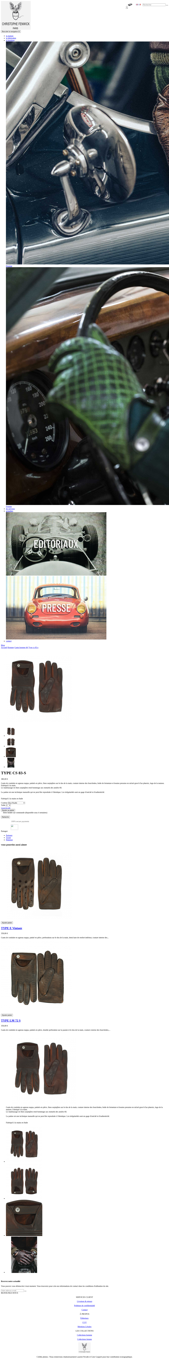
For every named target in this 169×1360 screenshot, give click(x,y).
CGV (84, 1322)
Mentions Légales (84, 1327)
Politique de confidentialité (84, 1306)
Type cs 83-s (33, 647)
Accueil (4, 647)
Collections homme (84, 1335)
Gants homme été (21, 647)
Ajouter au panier (8, 810)
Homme (11, 647)
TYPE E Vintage (11, 928)
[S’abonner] (25, 1291)
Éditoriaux (84, 1318)
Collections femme (84, 1339)
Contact (85, 1310)
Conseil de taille (5, 808)
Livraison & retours (84, 1301)
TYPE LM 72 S (11, 1020)
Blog (3, 645)
